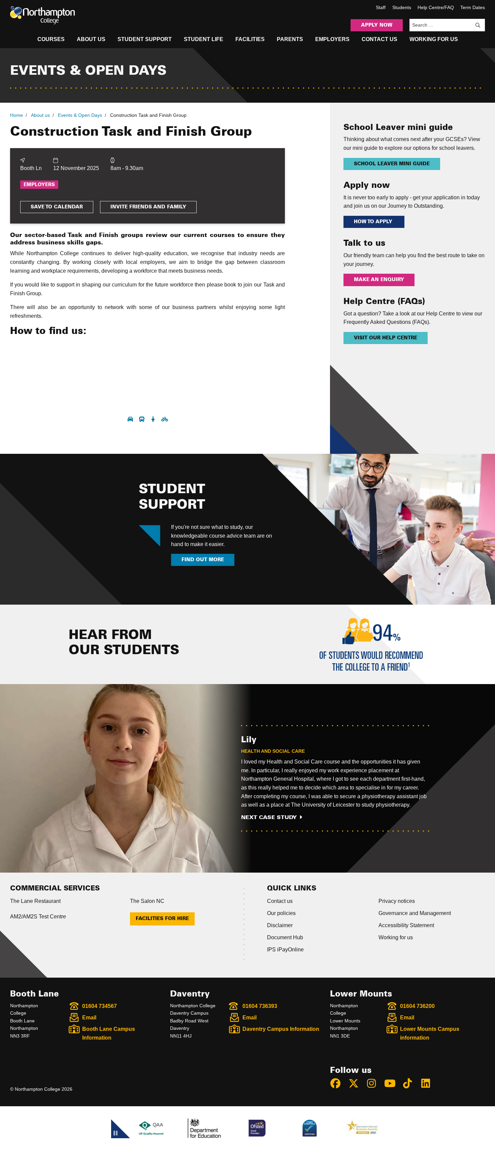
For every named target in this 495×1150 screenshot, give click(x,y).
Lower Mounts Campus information (429, 1033)
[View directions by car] (131, 419)
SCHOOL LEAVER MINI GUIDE (392, 164)
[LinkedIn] (428, 1083)
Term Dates (472, 7)
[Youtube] (392, 1083)
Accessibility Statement (406, 925)
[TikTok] (410, 1083)
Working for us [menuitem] (433, 39)
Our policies (281, 913)
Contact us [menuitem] (379, 39)
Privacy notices (396, 901)
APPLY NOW (376, 25)
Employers (39, 184)
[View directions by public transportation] (142, 419)
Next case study (269, 817)
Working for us (395, 937)
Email (89, 1017)
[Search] (478, 25)
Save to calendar (57, 207)
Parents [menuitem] (290, 39)
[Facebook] (338, 1083)
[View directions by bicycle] (165, 419)
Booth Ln (31, 168)
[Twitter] (356, 1083)
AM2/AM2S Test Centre (38, 916)
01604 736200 (417, 1006)
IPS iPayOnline (285, 949)
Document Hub (285, 937)
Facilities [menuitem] (250, 39)
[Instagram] (374, 1083)
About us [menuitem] (91, 39)
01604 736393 (259, 1006)
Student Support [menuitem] (145, 39)
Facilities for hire (162, 918)
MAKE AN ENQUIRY (379, 279)
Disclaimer (280, 925)
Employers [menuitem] (332, 39)
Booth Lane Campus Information (108, 1033)
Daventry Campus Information (280, 1029)
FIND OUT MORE (203, 559)
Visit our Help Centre (385, 338)
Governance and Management (414, 913)
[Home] (42, 15)
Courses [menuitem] (51, 39)
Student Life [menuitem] (203, 39)
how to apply (374, 221)
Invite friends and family (148, 207)
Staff (381, 7)
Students (401, 7)
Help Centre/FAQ (436, 7)
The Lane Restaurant (35, 901)
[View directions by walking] (154, 419)
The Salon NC (147, 901)
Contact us (280, 901)
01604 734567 (99, 1006)
